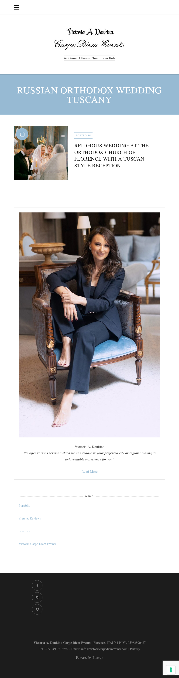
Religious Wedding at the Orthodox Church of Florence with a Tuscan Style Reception (111, 155)
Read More (90, 471)
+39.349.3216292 (56, 649)
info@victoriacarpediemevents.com (104, 649)
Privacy (135, 649)
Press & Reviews (30, 518)
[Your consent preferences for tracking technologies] (170, 669)
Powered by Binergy (89, 657)
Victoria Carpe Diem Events (37, 544)
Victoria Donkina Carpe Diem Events (124, 7)
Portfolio (83, 135)
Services (24, 531)
